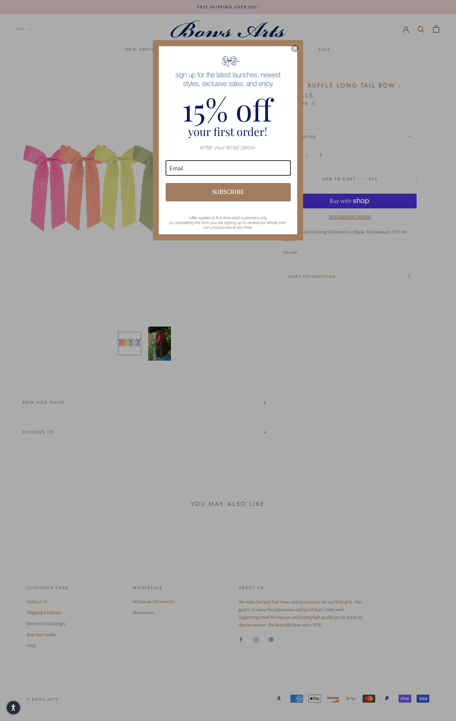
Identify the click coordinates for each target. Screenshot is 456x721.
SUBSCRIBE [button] (228, 191)
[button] (295, 48)
